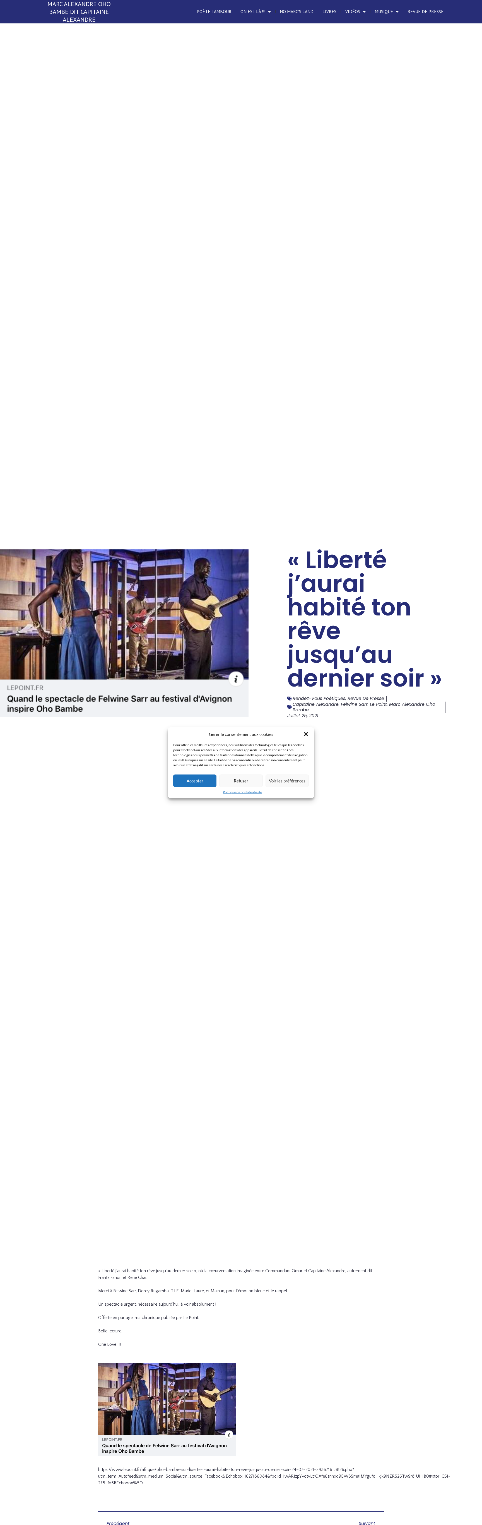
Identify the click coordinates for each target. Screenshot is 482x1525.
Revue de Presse (426, 11)
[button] (306, 734)
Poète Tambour (214, 11)
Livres (329, 11)
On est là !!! (252, 11)
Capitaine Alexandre (316, 704)
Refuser (241, 780)
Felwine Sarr (354, 704)
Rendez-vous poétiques (319, 698)
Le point (378, 704)
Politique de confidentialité (242, 792)
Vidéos (352, 11)
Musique (384, 11)
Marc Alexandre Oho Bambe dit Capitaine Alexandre (79, 11)
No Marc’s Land (297, 11)
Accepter (195, 780)
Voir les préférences (287, 780)
